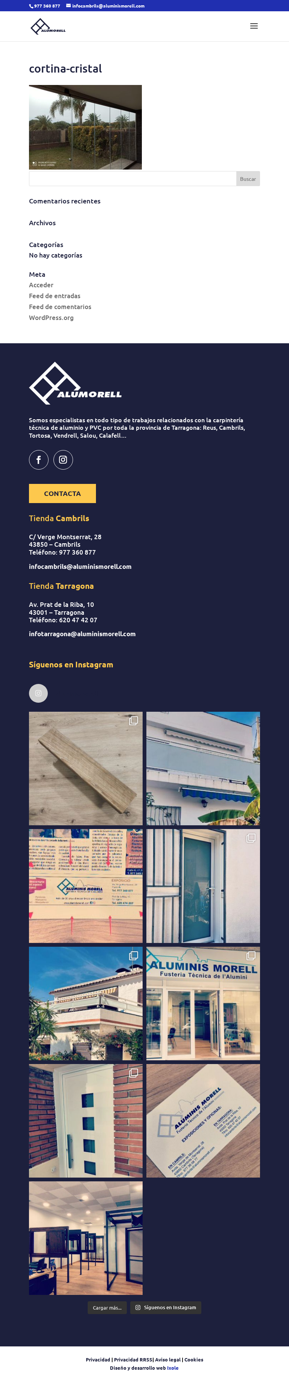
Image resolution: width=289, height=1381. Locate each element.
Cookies (193, 1359)
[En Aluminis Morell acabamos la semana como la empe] (86, 1238)
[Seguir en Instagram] (63, 460)
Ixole (173, 1367)
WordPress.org (51, 317)
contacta (62, 493)
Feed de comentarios (60, 306)
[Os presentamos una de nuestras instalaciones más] (86, 1003)
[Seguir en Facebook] (39, 460)
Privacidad (98, 1359)
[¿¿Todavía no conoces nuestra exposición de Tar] (203, 1003)
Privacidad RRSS (133, 1359)
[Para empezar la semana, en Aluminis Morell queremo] (86, 1121)
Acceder (41, 284)
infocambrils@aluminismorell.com (80, 566)
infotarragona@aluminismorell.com (82, 634)
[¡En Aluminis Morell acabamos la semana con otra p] (203, 886)
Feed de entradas (55, 295)
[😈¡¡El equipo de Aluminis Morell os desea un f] (203, 1121)
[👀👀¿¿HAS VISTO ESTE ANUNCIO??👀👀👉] (86, 886)
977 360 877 (77, 552)
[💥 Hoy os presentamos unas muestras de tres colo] (86, 768)
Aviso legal (168, 1359)
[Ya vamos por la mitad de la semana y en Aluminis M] (203, 768)
